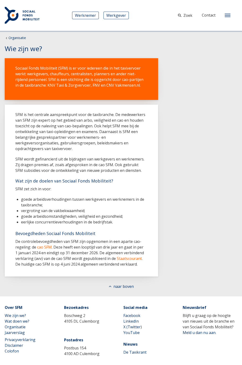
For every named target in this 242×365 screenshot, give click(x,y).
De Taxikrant (135, 352)
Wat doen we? (17, 321)
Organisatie (17, 38)
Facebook (131, 315)
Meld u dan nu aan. (199, 332)
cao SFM (44, 247)
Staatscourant (129, 258)
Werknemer (85, 15)
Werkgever (116, 15)
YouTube (131, 332)
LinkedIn (131, 321)
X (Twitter (132, 326)
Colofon (12, 351)
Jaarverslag (15, 332)
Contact (209, 15)
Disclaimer (14, 345)
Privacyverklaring (20, 339)
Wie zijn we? (15, 315)
